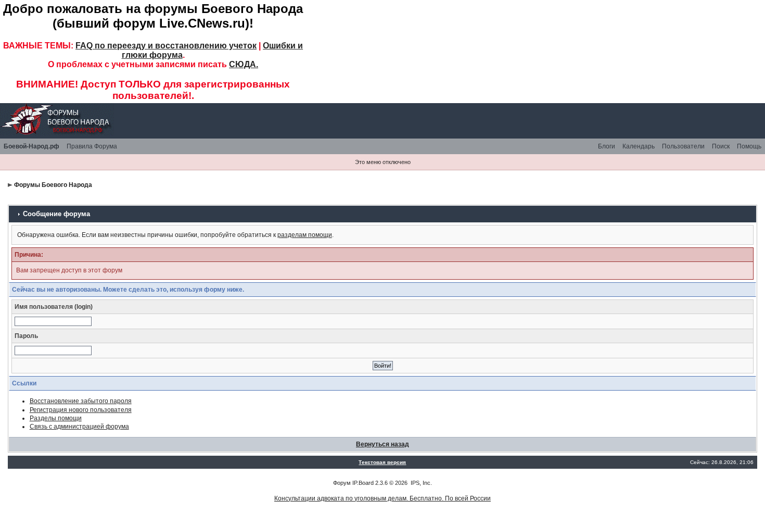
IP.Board (363, 483)
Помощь (749, 146)
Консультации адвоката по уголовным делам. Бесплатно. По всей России (382, 498)
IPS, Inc (420, 483)
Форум (342, 483)
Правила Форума (92, 146)
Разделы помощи (56, 418)
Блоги (606, 146)
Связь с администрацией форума (79, 426)
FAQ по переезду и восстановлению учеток (166, 45)
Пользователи (683, 146)
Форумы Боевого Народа (53, 185)
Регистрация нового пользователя (81, 410)
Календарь (638, 146)
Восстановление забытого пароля (81, 401)
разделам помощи (304, 235)
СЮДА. (243, 64)
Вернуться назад (382, 444)
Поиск (721, 146)
